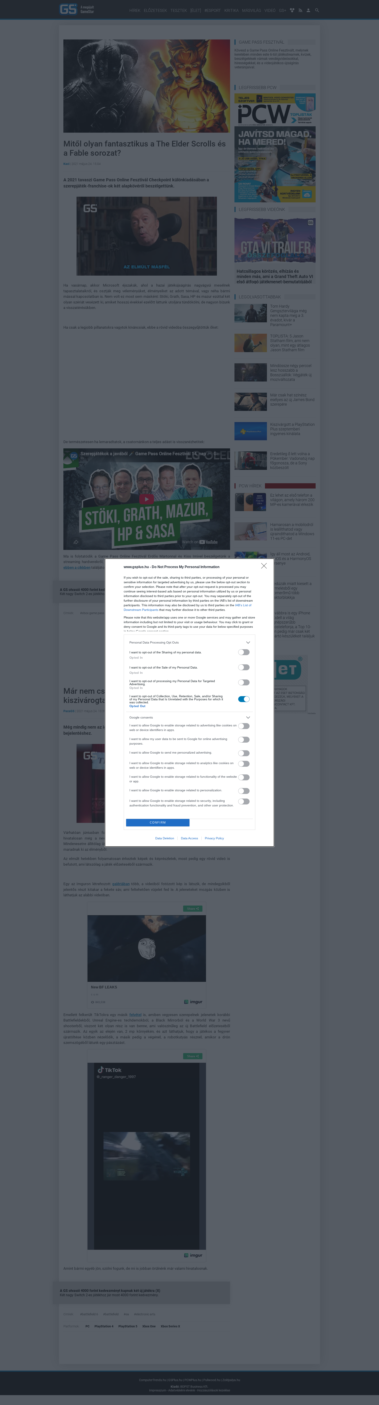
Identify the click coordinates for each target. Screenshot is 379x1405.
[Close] (265, 567)
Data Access (189, 838)
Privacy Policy (214, 838)
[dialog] (189, 703)
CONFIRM (158, 822)
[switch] (244, 652)
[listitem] (189, 642)
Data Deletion (164, 838)
